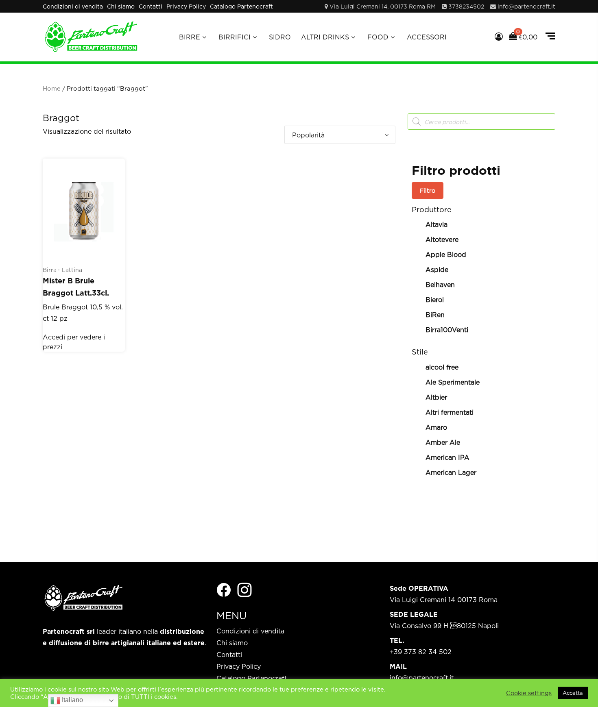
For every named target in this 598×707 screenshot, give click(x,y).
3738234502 (466, 6)
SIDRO (280, 37)
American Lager (451, 472)
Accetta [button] (573, 693)
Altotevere (442, 239)
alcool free (442, 367)
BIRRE (189, 37)
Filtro (427, 190)
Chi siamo (121, 6)
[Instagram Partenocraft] (244, 589)
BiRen (435, 314)
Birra (50, 270)
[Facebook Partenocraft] (223, 589)
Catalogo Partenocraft (241, 6)
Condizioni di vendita (73, 6)
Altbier (436, 397)
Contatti (150, 6)
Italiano (71, 699)
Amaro (436, 427)
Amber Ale (443, 442)
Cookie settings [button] (529, 693)
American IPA (447, 457)
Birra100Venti (447, 329)
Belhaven (440, 284)
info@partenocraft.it (526, 6)
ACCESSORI (427, 37)
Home (52, 88)
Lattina (72, 270)
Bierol (435, 299)
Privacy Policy (186, 6)
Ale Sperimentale (453, 382)
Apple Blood (446, 254)
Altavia (436, 224)
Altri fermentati (450, 412)
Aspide (437, 269)
